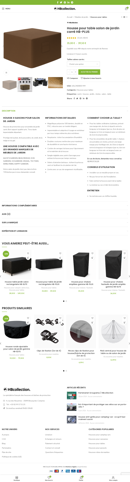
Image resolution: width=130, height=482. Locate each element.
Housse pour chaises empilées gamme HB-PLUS (81, 283)
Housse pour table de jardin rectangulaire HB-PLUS (49, 283)
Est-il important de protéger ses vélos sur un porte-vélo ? (102, 405)
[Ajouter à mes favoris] (28, 253)
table (109, 94)
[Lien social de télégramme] (72, 2)
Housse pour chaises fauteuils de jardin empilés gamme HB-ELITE (113, 284)
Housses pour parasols (98, 448)
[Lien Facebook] (57, 2)
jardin (92, 94)
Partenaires (6, 448)
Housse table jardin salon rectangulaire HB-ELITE (17, 283)
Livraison (48, 435)
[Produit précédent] (121, 17)
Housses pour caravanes (98, 439)
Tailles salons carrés (75, 59)
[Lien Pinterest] (65, 2)
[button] (60, 322)
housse (86, 94)
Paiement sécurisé (52, 443)
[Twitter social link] (61, 2)
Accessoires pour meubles (49, 354)
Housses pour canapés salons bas (16, 288)
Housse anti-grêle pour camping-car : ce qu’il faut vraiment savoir (101, 418)
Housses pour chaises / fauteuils (81, 288)
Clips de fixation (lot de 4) (49, 350)
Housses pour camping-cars (100, 435)
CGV (4, 439)
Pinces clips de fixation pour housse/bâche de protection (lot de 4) (81, 353)
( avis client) (82, 38)
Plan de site (6, 452)
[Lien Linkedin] (68, 2)
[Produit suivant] (127, 17)
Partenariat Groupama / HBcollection (95, 393)
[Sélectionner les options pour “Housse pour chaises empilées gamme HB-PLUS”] (92, 257)
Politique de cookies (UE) (12, 457)
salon (104, 94)
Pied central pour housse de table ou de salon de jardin (113, 352)
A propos (5, 435)
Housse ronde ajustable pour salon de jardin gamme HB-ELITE (16, 349)
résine (97, 94)
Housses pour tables (98, 17)
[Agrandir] (6, 72)
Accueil (70, 17)
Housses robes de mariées (99, 452)
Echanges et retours (53, 439)
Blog (3, 443)
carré (79, 94)
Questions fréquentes (54, 452)
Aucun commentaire (95, 396)
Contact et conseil (52, 448)
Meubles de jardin (81, 17)
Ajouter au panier (89, 72)
